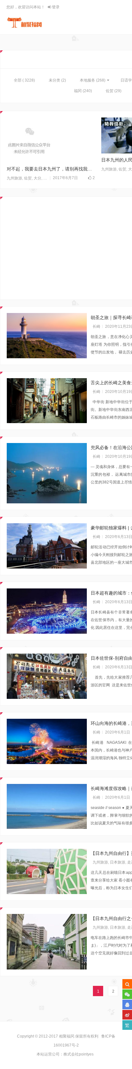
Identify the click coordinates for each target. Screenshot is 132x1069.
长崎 (96, 326)
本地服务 (87, 80)
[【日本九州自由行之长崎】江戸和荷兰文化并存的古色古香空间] (47, 941)
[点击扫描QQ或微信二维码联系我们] (127, 1004)
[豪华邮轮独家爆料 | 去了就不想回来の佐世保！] (47, 546)
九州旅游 (14, 178)
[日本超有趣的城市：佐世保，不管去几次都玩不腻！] (47, 611)
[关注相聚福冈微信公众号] (127, 994)
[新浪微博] (127, 1015)
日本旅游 (117, 862)
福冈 (78, 91)
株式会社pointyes (78, 1054)
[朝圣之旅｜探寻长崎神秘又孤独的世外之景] (47, 335)
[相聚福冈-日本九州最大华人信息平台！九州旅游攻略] (24, 22)
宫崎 (47, 178)
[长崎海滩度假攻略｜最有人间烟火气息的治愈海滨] (47, 806)
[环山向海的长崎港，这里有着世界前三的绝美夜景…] (47, 741)
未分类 (54, 80)
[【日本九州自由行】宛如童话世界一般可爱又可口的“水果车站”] (47, 871)
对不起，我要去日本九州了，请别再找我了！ (51, 168)
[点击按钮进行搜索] (127, 984)
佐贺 (109, 91)
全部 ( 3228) (24, 80)
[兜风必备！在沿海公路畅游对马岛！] (47, 473)
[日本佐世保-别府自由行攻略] (47, 676)
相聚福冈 (66, 1036)
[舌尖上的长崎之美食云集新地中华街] (47, 400)
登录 (55, 7)
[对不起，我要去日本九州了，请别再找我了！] (51, 139)
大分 (37, 178)
